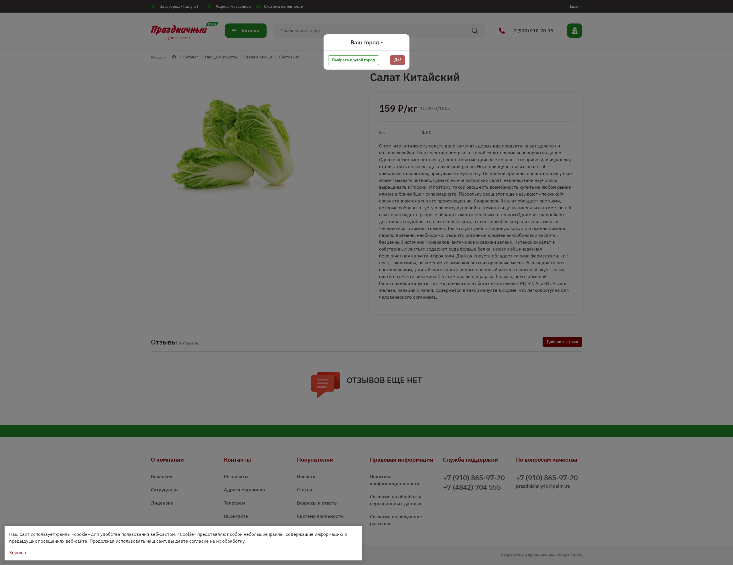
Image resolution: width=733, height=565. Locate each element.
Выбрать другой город (353, 59)
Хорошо (17, 552)
